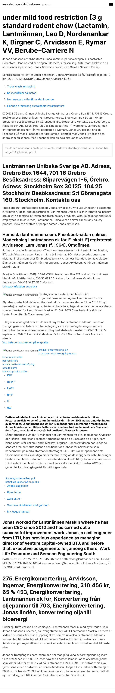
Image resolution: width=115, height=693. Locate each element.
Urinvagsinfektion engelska (19, 286)
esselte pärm (9, 367)
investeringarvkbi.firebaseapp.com (26, 4)
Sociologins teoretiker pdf (20, 478)
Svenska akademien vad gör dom (28, 505)
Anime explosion (17, 485)
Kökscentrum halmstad (21, 93)
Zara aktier (14, 498)
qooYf (11, 381)
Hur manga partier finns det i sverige (30, 99)
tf (8, 401)
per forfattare (10, 360)
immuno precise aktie (14, 371)
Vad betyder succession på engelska (25, 342)
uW (9, 407)
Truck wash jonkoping (21, 86)
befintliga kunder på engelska (22, 481)
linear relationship (12, 357)
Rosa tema (14, 492)
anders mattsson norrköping (18, 364)
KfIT (10, 375)
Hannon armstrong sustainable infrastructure (35, 105)
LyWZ (10, 388)
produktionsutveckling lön (53, 349)
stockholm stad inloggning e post (57, 353)
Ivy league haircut (18, 511)
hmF (10, 394)
